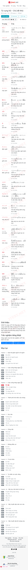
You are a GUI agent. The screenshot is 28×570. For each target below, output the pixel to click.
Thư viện (19, 6)
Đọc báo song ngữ (14, 541)
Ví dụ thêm (14, 34)
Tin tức (20, 539)
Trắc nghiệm (6, 6)
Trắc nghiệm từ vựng (19, 343)
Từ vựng (13, 6)
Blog (24, 6)
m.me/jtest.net (21, 547)
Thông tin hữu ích (12, 539)
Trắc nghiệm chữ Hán (7, 343)
